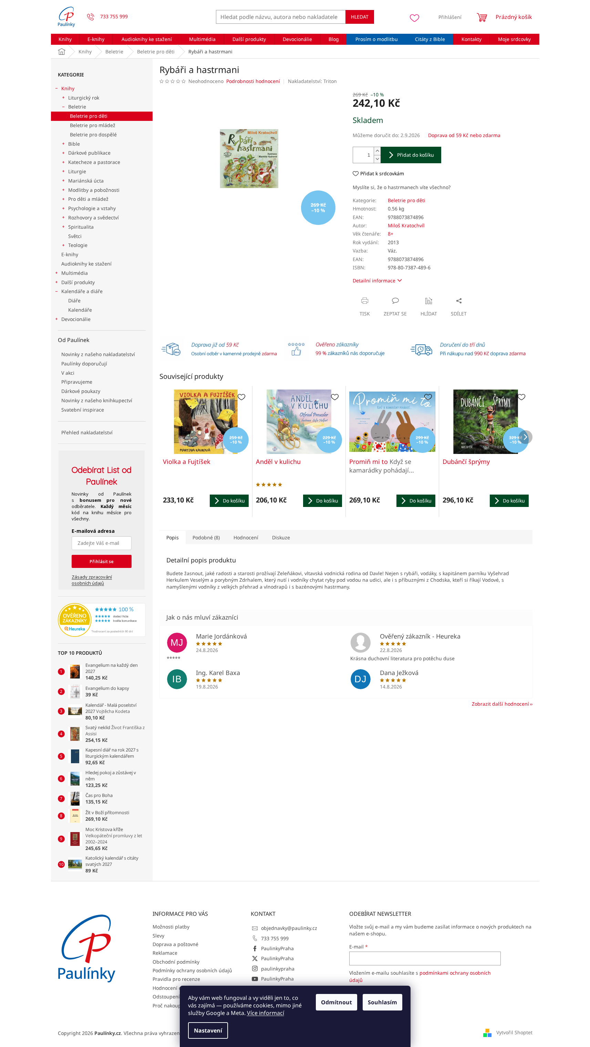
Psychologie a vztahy (92, 208)
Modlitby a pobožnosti (94, 190)
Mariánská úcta (86, 180)
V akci (67, 373)
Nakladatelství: (312, 81)
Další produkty (78, 282)
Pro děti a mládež (88, 199)
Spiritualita (81, 227)
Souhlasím (382, 1002)
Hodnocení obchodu (176, 988)
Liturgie (77, 171)
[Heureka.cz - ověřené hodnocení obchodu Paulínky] (102, 620)
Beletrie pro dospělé (93, 134)
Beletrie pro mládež (92, 125)
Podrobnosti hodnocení (253, 81)
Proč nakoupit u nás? (176, 1005)
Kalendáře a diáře (82, 291)
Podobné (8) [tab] (206, 537)
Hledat (360, 16)
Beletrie (77, 106)
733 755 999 (275, 938)
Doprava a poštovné (175, 944)
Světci (75, 236)
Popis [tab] (172, 537)
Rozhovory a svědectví (93, 217)
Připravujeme (76, 382)
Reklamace (165, 953)
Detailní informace (374, 280)
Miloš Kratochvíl (406, 225)
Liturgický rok (83, 97)
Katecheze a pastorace (94, 162)
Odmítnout (336, 1002)
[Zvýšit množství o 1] (377, 151)
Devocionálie (76, 319)
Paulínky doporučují (84, 363)
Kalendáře (80, 310)
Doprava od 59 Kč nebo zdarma (464, 135)
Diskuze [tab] (281, 537)
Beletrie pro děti (88, 116)
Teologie (77, 245)
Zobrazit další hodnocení (500, 704)
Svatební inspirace (82, 409)
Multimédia (74, 273)
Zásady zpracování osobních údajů (92, 580)
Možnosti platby (171, 926)
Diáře (74, 300)
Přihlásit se (102, 561)
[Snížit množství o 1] (377, 159)
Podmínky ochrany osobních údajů (192, 970)
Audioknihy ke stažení (86, 263)
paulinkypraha (277, 968)
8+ (390, 233)
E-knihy (69, 254)
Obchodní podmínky (176, 961)
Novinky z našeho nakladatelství (98, 354)
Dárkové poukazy (80, 391)
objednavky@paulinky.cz (289, 928)
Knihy (67, 88)
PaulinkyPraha (277, 948)
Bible (74, 144)
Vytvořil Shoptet (514, 1032)
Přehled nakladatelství (87, 432)
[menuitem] (65, 39)
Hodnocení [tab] (246, 537)
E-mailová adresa (93, 531)
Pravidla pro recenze (176, 979)
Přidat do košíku (415, 155)
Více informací (265, 1013)
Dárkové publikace (89, 152)
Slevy (158, 935)
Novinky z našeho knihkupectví (96, 400)
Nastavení (208, 1030)
